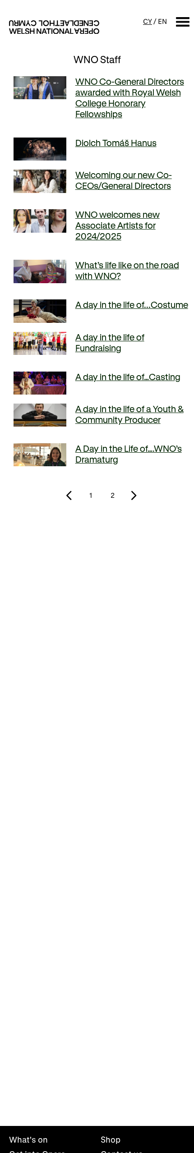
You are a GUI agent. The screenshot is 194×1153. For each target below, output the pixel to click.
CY (147, 21)
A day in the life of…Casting (127, 377)
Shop (110, 1139)
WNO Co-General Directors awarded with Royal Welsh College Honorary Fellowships (129, 97)
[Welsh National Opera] (54, 27)
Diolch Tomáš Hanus (116, 143)
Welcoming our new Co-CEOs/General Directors (123, 180)
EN (162, 21)
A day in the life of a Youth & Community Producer (129, 414)
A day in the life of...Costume (131, 304)
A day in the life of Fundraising (109, 342)
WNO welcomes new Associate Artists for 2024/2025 (117, 225)
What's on (28, 1139)
